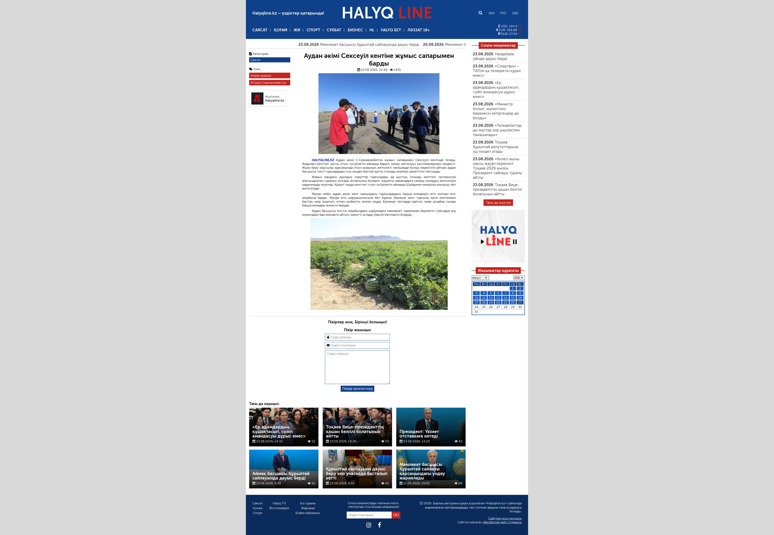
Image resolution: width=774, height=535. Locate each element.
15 (513, 298)
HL (371, 30)
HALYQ (387, 13)
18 (484, 302)
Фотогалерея (279, 508)
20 (498, 302)
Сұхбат (334, 30)
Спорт (313, 30)
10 (476, 298)
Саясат (259, 30)
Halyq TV (279, 503)
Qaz (515, 13)
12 (490, 298)
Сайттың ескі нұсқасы (505, 518)
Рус (503, 13)
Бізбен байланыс (307, 513)
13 (498, 298)
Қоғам (280, 30)
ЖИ (297, 30)
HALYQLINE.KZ (323, 160)
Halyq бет (391, 30)
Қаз (492, 13)
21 (505, 302)
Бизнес (355, 30)
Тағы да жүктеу (498, 202)
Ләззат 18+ (419, 30)
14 (505, 298)
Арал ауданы (262, 75)
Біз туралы (308, 503)
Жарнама (308, 508)
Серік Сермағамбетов (269, 83)
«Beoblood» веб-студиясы (502, 522)
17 (476, 302)
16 (520, 298)
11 (483, 298)
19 (490, 302)
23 (520, 302)
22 (513, 302)
